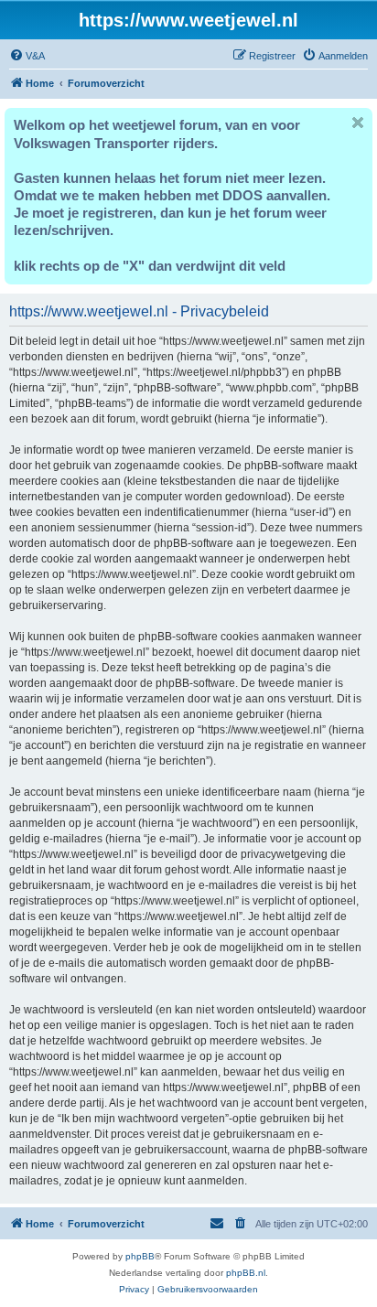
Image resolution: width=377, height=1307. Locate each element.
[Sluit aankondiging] (357, 122)
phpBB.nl (245, 1273)
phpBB (140, 1256)
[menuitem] (27, 56)
